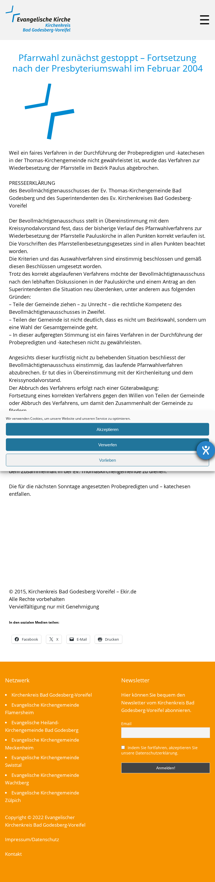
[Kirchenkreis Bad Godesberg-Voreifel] (38, 31)
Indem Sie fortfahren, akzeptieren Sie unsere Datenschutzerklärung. (159, 750)
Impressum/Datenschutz (32, 839)
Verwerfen (107, 444)
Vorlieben (107, 459)
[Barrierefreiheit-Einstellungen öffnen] (206, 450)
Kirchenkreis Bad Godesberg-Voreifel (51, 695)
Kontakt (13, 854)
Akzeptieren (107, 429)
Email (126, 723)
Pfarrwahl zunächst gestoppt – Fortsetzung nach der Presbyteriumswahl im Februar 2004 (107, 62)
